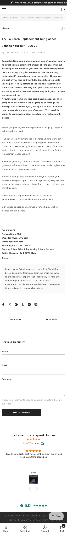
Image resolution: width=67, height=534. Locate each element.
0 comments (38, 52)
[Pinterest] (16, 304)
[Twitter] (9, 304)
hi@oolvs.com (16, 241)
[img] (33, 439)
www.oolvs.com (20, 238)
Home (5, 18)
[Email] (35, 304)
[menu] (4, 10)
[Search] (63, 10)
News (14, 18)
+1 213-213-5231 (23, 245)
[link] (44, 528)
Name (5, 351)
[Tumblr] (22, 304)
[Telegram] (29, 304)
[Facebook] (3, 304)
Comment (7, 379)
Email (4, 365)
